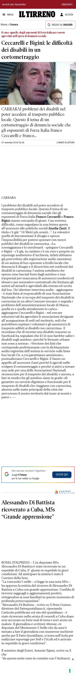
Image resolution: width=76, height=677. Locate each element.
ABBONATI (67, 5)
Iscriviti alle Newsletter (14, 5)
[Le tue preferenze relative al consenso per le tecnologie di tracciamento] (69, 670)
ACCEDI (69, 15)
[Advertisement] (27, 172)
